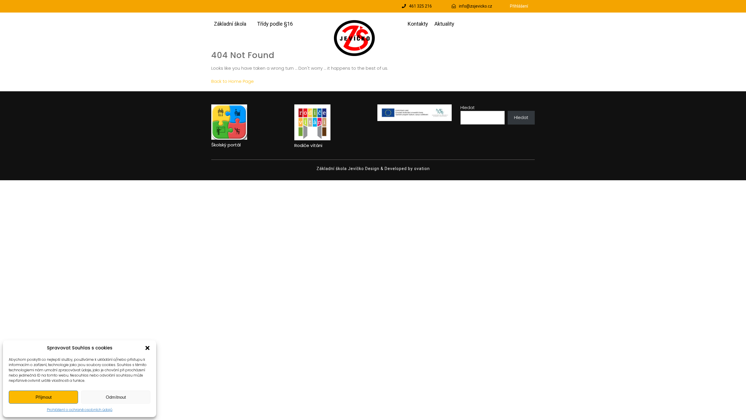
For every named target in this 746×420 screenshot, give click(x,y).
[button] (147, 348)
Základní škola (230, 24)
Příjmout (44, 397)
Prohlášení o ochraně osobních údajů (79, 409)
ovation (421, 168)
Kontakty (418, 24)
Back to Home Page (232, 81)
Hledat (467, 107)
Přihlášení (519, 6)
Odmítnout (116, 397)
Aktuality (444, 24)
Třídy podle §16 (275, 24)
